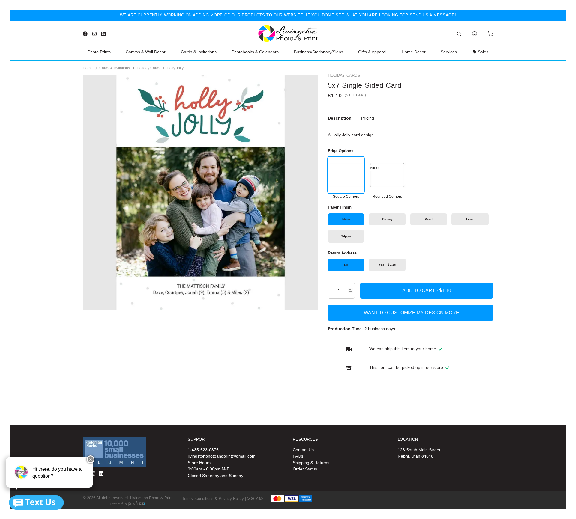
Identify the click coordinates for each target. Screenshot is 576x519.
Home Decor (414, 51)
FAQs (298, 456)
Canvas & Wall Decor (146, 51)
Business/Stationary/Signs (318, 51)
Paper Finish (340, 207)
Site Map (255, 498)
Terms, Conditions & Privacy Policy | (214, 498)
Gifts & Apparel (372, 51)
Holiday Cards (148, 68)
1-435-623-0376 (203, 449)
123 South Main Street (419, 449)
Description (340, 118)
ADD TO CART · (420, 290)
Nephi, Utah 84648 (416, 456)
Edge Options (340, 151)
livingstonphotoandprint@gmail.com (222, 456)
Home (88, 68)
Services (449, 51)
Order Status (305, 469)
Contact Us (303, 449)
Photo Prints (99, 51)
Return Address (342, 253)
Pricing (367, 118)
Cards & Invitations (199, 51)
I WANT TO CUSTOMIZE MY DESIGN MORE (410, 312)
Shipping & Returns (311, 462)
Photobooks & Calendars (255, 51)
